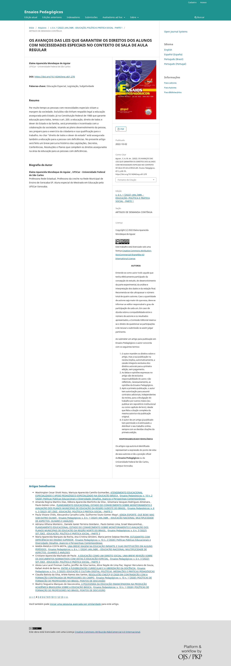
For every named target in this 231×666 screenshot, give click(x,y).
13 (61, 596)
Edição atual (30, 17)
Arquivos (42, 27)
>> (67, 596)
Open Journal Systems (175, 31)
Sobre (133, 17)
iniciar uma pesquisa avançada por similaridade (75, 604)
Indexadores (73, 17)
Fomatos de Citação (127, 179)
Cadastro (192, 2)
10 (52, 596)
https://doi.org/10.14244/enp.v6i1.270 (55, 76)
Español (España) (173, 54)
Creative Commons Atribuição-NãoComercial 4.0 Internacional (107, 631)
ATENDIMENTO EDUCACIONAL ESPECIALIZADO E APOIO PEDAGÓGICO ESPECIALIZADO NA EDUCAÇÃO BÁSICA (89, 494)
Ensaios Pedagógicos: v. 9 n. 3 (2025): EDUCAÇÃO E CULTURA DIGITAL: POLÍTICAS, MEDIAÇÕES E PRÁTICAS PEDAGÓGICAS (95, 570)
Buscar (200, 17)
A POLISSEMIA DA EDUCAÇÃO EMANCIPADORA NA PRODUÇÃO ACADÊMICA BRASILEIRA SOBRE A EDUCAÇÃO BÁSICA (91, 585)
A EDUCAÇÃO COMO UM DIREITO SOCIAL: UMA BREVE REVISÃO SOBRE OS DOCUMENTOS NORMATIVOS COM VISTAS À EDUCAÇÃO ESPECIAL (93, 557)
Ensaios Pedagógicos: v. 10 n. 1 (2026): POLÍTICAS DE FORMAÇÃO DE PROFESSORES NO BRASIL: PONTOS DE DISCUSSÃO (93, 579)
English (168, 49)
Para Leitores (170, 82)
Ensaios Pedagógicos (43, 11)
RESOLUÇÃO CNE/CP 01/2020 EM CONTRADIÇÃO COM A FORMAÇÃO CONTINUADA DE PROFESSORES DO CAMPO (91, 576)
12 (58, 596)
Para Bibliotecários (173, 92)
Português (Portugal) (175, 63)
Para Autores (170, 87)
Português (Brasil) (173, 59)
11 (55, 596)
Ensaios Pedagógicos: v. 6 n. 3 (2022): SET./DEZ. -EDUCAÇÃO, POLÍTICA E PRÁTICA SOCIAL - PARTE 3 (94, 510)
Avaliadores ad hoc (113, 17)
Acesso (203, 2)
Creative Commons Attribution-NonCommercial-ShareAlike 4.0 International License (134, 254)
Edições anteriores (52, 17)
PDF (122, 129)
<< (30, 596)
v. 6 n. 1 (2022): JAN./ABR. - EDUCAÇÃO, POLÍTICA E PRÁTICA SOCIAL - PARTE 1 (86, 27)
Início (31, 27)
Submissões (91, 17)
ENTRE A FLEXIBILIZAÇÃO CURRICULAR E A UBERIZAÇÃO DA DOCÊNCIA (98, 568)
